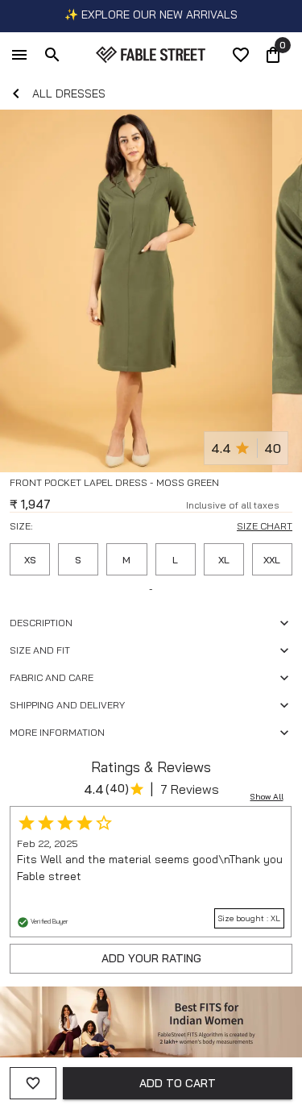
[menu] (19, 55)
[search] (52, 55)
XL (224, 560)
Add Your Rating (151, 958)
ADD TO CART (177, 1083)
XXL (271, 560)
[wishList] (241, 55)
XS (30, 560)
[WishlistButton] (285, 502)
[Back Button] (16, 93)
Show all (266, 796)
